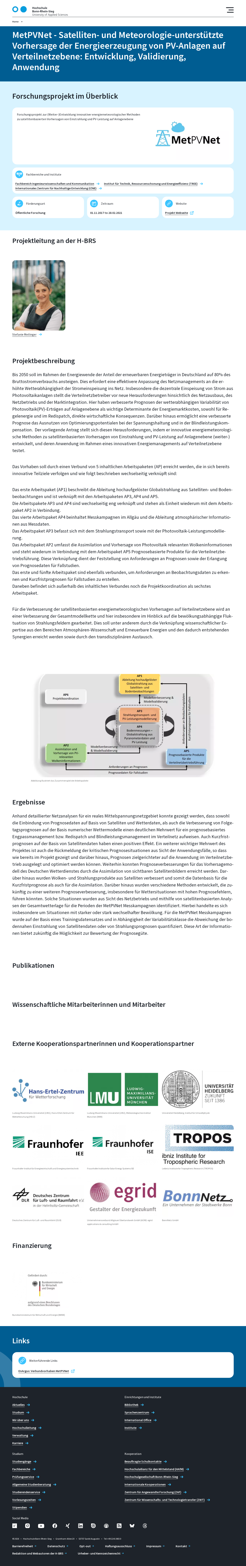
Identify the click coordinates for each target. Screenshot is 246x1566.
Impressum (153, 1546)
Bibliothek (131, 1405)
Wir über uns (20, 1420)
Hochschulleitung (24, 1428)
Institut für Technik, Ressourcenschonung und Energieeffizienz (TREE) (151, 183)
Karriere (17, 1443)
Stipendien (19, 1507)
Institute (130, 1428)
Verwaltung (20, 1435)
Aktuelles (18, 1405)
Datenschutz (56, 1546)
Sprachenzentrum (137, 1412)
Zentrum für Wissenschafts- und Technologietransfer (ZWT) (165, 1500)
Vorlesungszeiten (24, 1500)
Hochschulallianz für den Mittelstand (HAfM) (154, 1469)
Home (15, 21)
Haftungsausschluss (118, 1546)
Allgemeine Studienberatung (31, 1484)
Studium (18, 1412)
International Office (138, 1420)
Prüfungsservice (23, 1477)
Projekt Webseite (176, 213)
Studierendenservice (26, 1492)
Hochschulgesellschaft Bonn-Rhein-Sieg (151, 1477)
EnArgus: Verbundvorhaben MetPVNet (43, 1371)
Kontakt (181, 1546)
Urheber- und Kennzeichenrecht (99, 1553)
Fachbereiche (21, 1469)
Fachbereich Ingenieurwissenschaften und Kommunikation (54, 183)
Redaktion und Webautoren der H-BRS (37, 1553)
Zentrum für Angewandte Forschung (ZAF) (153, 1492)
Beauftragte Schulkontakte (143, 1461)
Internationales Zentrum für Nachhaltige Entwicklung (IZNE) (55, 188)
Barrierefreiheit (22, 1546)
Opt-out (85, 1546)
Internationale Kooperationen (145, 1484)
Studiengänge (21, 1461)
